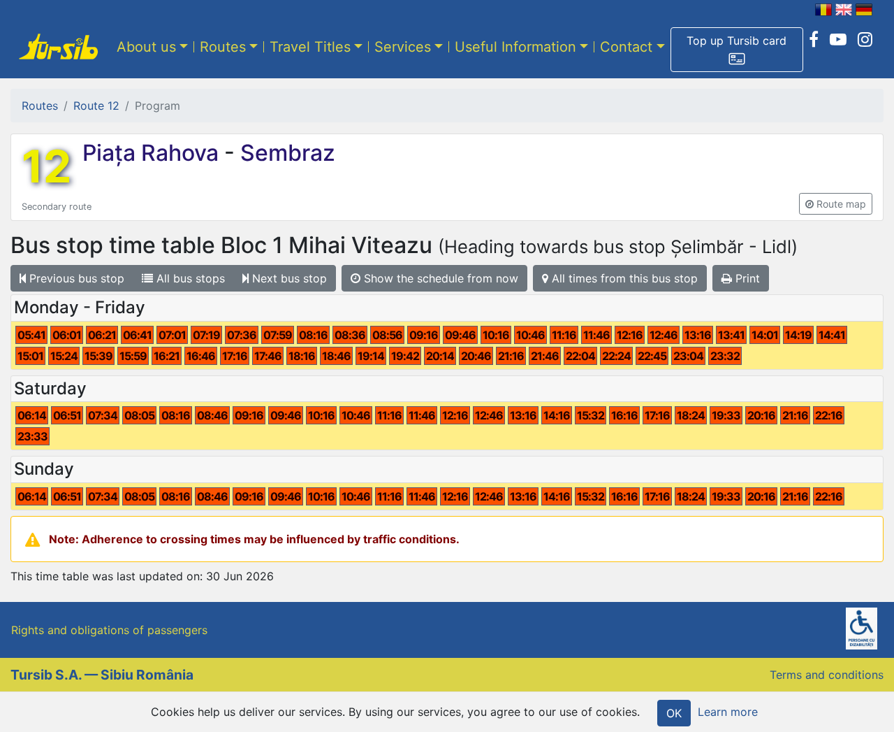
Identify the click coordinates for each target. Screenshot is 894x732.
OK (674, 713)
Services (402, 46)
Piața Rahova (153, 152)
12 (46, 166)
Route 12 (96, 106)
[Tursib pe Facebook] (813, 40)
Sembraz (285, 152)
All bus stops (189, 278)
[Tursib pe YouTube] (838, 40)
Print (746, 278)
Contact (626, 46)
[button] (736, 49)
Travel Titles (310, 46)
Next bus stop (288, 278)
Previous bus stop (75, 278)
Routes (223, 46)
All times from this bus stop (623, 278)
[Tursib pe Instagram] (865, 40)
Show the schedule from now (439, 278)
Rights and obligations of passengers (109, 630)
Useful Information (515, 46)
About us (146, 46)
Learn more (728, 712)
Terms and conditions (827, 675)
